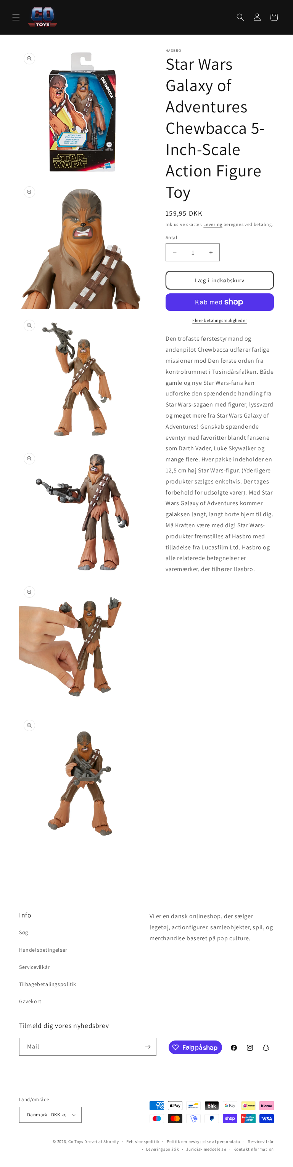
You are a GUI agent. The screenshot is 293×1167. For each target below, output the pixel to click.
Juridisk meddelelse (206, 1149)
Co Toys (76, 1141)
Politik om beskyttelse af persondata (203, 1141)
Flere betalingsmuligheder (219, 320)
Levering (212, 224)
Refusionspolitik (142, 1141)
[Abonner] (147, 1047)
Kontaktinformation (253, 1149)
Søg (23, 932)
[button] (16, 17)
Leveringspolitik (162, 1149)
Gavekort (30, 1001)
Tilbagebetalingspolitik (47, 984)
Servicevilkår (34, 967)
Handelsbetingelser (43, 949)
